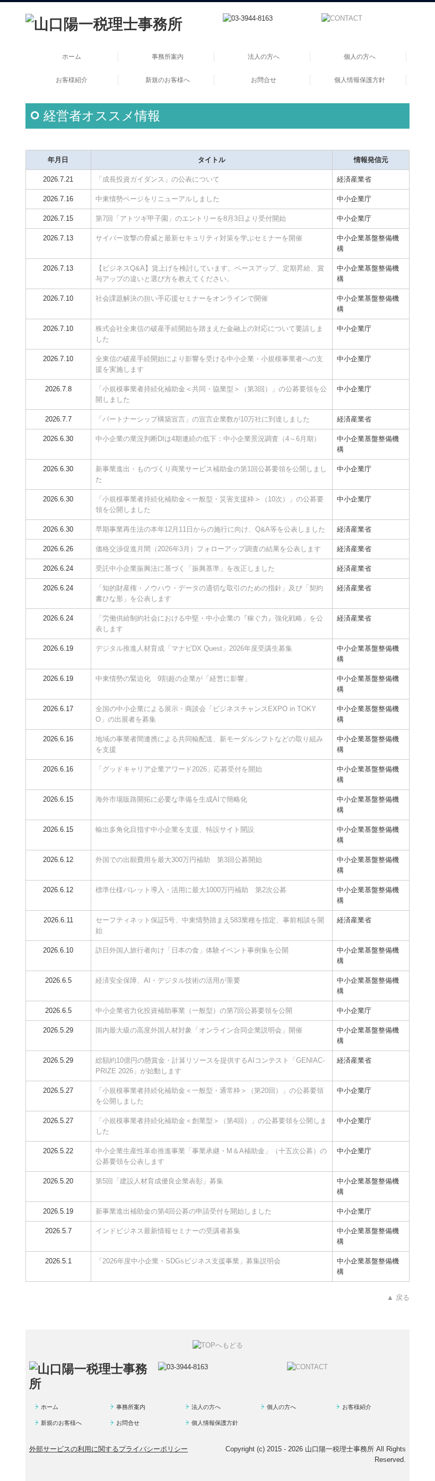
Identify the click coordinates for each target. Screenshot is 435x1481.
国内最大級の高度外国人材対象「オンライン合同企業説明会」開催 (198, 1030)
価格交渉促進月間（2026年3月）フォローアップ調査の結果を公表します (208, 549)
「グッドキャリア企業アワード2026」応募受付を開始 (178, 769)
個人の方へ (360, 56)
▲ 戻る (398, 1298)
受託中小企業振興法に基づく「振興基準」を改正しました (185, 568)
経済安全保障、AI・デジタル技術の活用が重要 (167, 980)
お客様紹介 (72, 80)
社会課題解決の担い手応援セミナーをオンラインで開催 (181, 298)
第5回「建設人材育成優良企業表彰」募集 (159, 1181)
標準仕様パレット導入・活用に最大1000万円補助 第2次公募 (190, 890)
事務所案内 (168, 56)
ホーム (71, 56)
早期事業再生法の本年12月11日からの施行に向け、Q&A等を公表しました (210, 529)
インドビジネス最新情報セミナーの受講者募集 (167, 1231)
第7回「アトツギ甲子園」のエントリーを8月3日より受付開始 (190, 218)
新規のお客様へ (167, 80)
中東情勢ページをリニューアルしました (157, 199)
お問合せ (263, 80)
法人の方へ (264, 56)
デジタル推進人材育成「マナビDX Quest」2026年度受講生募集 (193, 648)
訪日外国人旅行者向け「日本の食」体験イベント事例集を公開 (192, 950)
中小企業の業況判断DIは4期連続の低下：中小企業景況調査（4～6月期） (207, 439)
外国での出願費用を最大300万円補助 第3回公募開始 (178, 860)
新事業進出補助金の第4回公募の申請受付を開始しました (183, 1211)
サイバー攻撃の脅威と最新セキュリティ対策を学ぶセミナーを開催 (198, 238)
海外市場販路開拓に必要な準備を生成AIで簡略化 (171, 799)
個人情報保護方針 (359, 80)
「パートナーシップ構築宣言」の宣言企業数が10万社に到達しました (202, 419)
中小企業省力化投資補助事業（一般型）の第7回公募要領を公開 (193, 1011)
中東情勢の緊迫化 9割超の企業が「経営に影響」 (173, 679)
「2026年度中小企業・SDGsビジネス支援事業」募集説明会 (188, 1261)
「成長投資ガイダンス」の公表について (157, 179)
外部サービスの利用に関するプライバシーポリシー (108, 1449)
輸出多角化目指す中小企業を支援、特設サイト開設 (174, 829)
